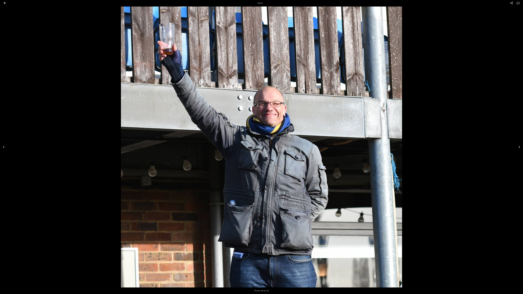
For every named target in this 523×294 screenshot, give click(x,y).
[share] (511, 3)
